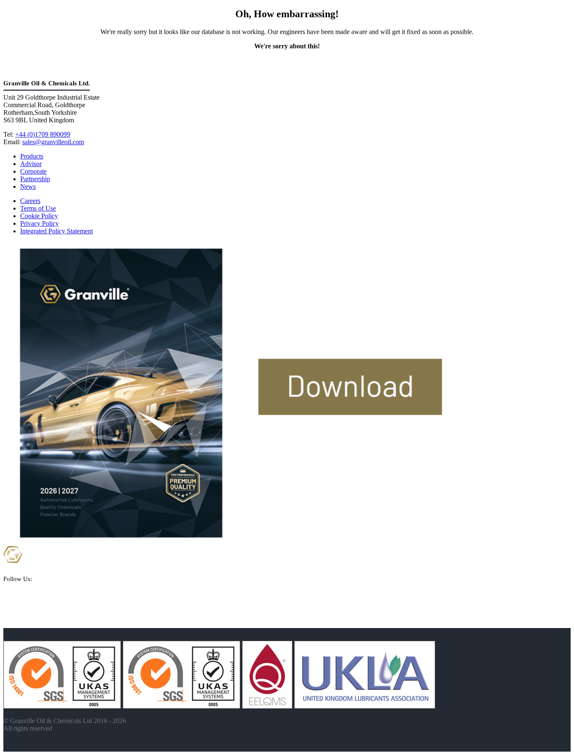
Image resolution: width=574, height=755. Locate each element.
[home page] (44, 573)
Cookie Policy (39, 215)
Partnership (35, 178)
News (28, 186)
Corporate (33, 171)
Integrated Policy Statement (56, 231)
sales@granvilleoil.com (53, 141)
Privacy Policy (39, 223)
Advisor (31, 163)
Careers (30, 200)
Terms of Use (38, 208)
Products (31, 156)
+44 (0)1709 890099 (42, 134)
